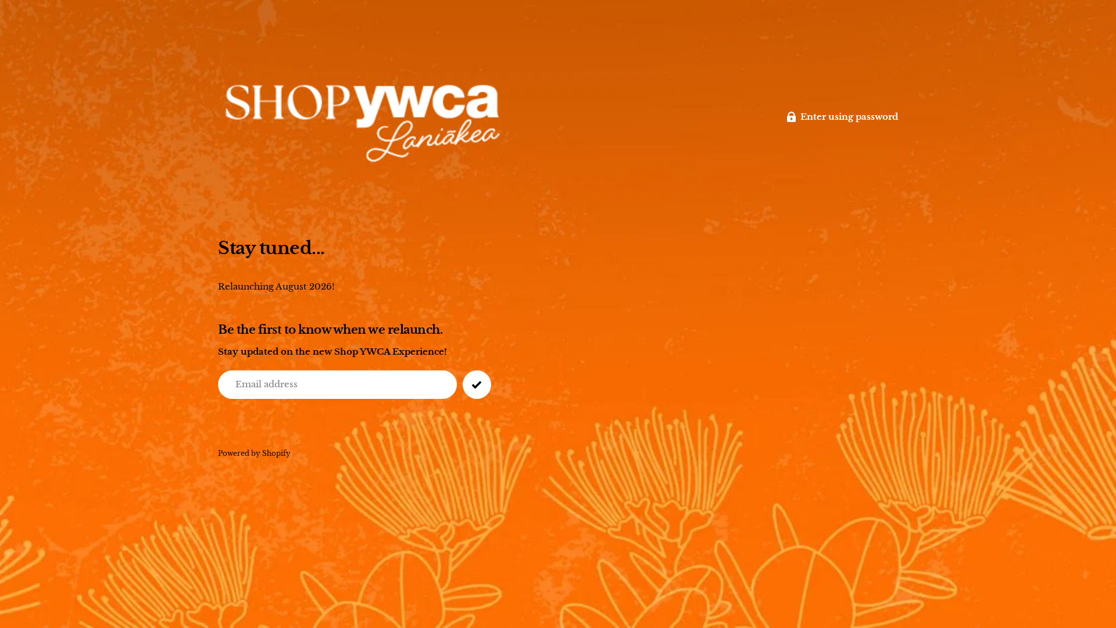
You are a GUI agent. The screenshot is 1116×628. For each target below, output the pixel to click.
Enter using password (849, 116)
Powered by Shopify (254, 453)
